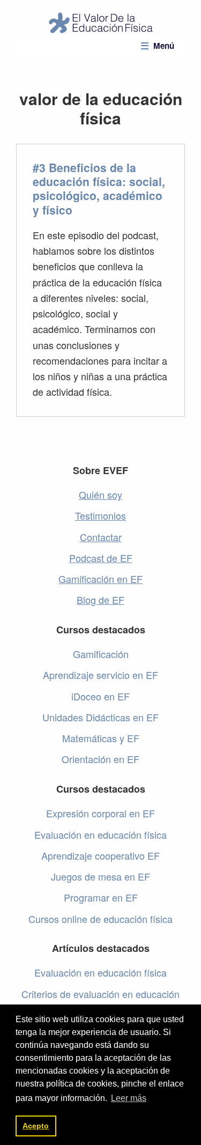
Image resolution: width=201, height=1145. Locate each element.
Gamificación (101, 654)
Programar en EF (101, 897)
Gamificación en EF (100, 579)
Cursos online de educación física (100, 919)
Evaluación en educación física (100, 834)
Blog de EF (100, 600)
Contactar (101, 537)
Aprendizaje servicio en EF (100, 675)
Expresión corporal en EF (100, 813)
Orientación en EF (100, 759)
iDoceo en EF (100, 696)
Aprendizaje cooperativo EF (100, 855)
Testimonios (100, 515)
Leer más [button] (128, 1098)
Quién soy (100, 494)
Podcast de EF (100, 558)
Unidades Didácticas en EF (100, 717)
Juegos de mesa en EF (100, 876)
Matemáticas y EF (100, 738)
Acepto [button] (36, 1125)
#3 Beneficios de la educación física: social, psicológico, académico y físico (99, 188)
